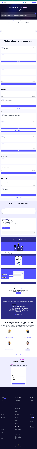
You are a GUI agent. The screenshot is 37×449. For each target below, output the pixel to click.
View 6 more (18, 61)
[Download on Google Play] (33, 430)
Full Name (13, 372)
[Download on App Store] (33, 428)
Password (13, 379)
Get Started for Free (18, 383)
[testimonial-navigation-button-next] (36, 31)
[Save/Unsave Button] (35, 47)
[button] (1, 2)
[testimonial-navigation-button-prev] (1, 31)
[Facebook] (15, 442)
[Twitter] (19, 442)
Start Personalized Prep (18, 108)
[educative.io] (4, 2)
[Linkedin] (17, 442)
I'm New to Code (18, 197)
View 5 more (18, 195)
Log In (30, 2)
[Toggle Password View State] (24, 381)
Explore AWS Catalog (18, 130)
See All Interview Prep (5, 227)
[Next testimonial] (35, 232)
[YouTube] (21, 442)
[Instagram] (22, 442)
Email (13, 375)
